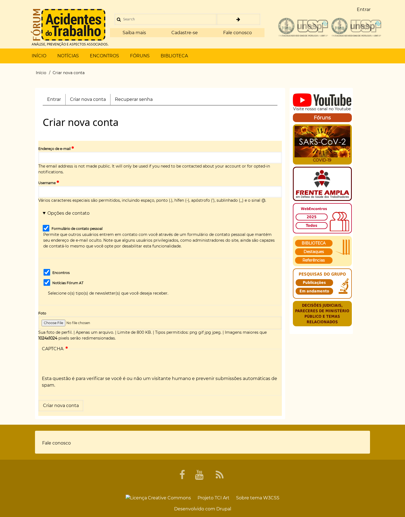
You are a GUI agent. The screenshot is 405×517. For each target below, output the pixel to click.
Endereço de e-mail (54, 149)
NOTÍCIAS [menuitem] (68, 55)
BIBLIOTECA (314, 243)
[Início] (68, 24)
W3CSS (271, 497)
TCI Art (222, 497)
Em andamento (314, 291)
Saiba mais (134, 32)
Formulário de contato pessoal (77, 229)
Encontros (61, 273)
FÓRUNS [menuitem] (140, 55)
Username (47, 183)
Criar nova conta (90, 101)
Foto (42, 313)
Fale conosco (237, 32)
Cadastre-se (184, 32)
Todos (311, 225)
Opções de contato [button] (68, 213)
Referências (314, 260)
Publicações (314, 282)
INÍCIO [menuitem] (39, 55)
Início (41, 72)
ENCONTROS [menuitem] (104, 55)
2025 (312, 217)
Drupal (223, 508)
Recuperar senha (134, 99)
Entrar (54, 99)
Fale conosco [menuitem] (56, 443)
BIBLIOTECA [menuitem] (174, 55)
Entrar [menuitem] (364, 9)
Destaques (314, 251)
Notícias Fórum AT (67, 283)
